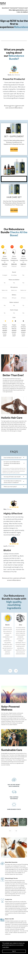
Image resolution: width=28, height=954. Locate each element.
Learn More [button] (5, 947)
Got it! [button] (14, 951)
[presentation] (10, 671)
